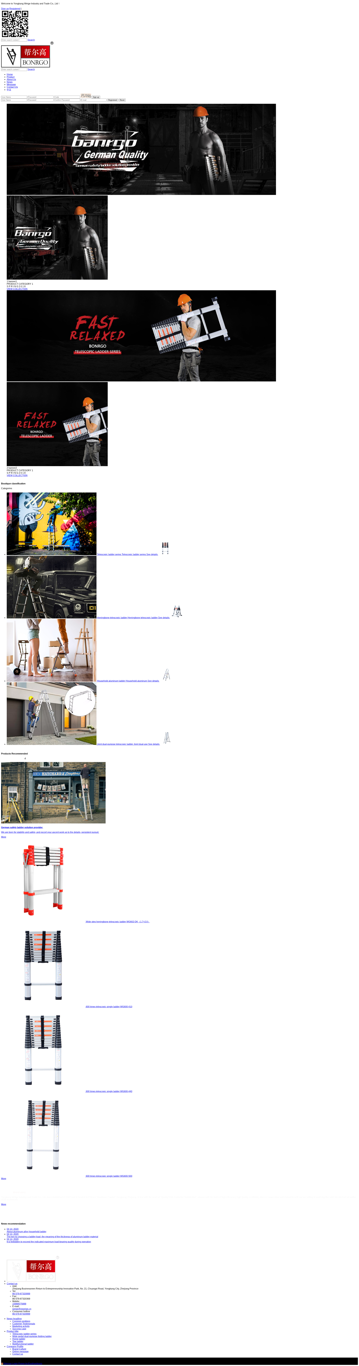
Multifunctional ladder (23, 1344)
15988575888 (19, 1304)
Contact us (12, 1283)
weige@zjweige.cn (21, 1309)
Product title (13, 1331)
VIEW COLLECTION (17, 289)
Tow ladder (17, 1341)
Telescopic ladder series (24, 1334)
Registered (14, 8)
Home (10, 74)
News (9, 82)
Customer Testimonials (23, 1324)
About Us (11, 79)
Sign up (5, 8)
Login (15, 1363)
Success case (19, 1329)
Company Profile (15, 1346)
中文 (9, 89)
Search (31, 40)
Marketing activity (21, 1326)
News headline (14, 1318)
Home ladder (18, 1339)
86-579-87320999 (21, 1294)
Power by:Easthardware (30, 1363)
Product (10, 77)
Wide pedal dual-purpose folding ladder (32, 1336)
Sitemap (7, 1363)
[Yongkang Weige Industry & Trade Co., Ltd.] (27, 66)
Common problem (21, 1321)
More (3, 1178)
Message (11, 84)
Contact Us (12, 87)
